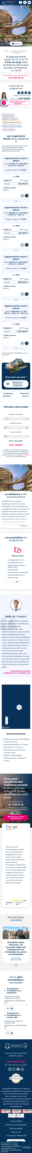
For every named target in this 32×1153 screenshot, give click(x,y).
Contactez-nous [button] (16, 1141)
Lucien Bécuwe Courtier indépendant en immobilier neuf (17, 672)
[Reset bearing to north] (6, 723)
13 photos (18, 43)
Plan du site (16, 1132)
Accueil (6, 51)
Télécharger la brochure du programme (15, 384)
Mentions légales (16, 1128)
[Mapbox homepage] (6, 727)
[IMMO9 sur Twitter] (14, 1069)
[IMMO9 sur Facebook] (9, 1069)
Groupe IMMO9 (16, 1121)
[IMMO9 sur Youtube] (18, 1069)
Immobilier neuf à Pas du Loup (18, 51)
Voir (7, 1008)
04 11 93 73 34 (16, 78)
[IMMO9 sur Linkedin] (22, 1069)
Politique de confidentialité (16, 1125)
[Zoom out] (6, 720)
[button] (25, 3)
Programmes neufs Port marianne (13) (13, 1022)
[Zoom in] (6, 718)
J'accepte (26, 1147)
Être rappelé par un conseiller (14, 103)
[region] (16, 707)
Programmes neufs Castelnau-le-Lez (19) (12, 997)
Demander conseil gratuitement (16, 817)
